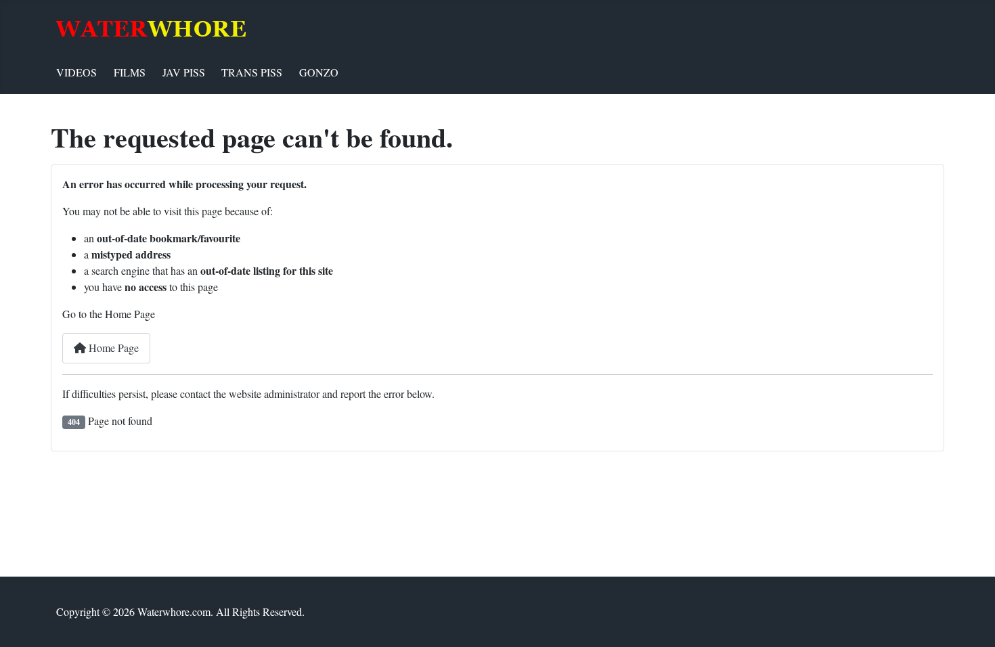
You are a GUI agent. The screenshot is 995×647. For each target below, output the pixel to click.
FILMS (130, 72)
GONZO (318, 72)
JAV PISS (183, 72)
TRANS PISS (251, 72)
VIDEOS (76, 72)
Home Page (112, 347)
